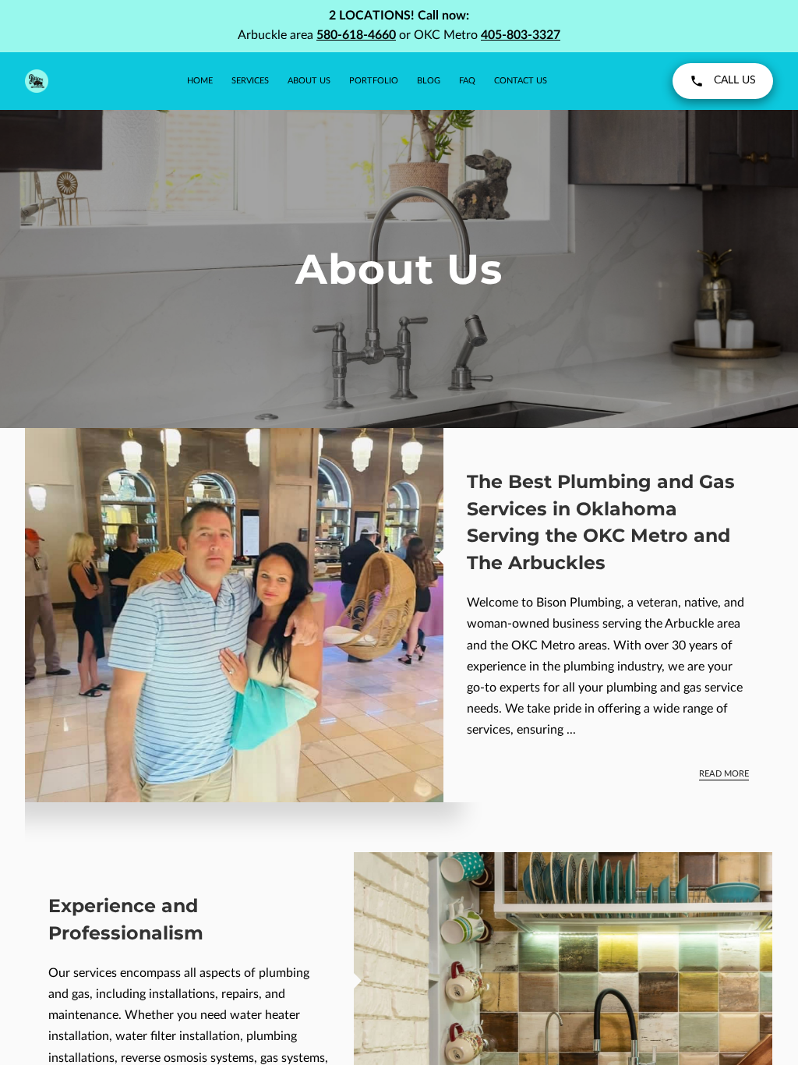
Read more (724, 773)
